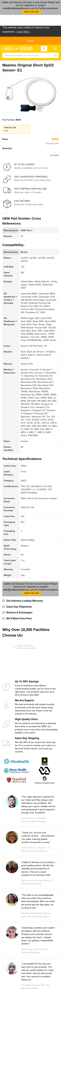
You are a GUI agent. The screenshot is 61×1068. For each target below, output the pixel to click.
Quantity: (7, 148)
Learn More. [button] (23, 31)
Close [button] (31, 40)
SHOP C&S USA (31, 11)
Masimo (8, 236)
